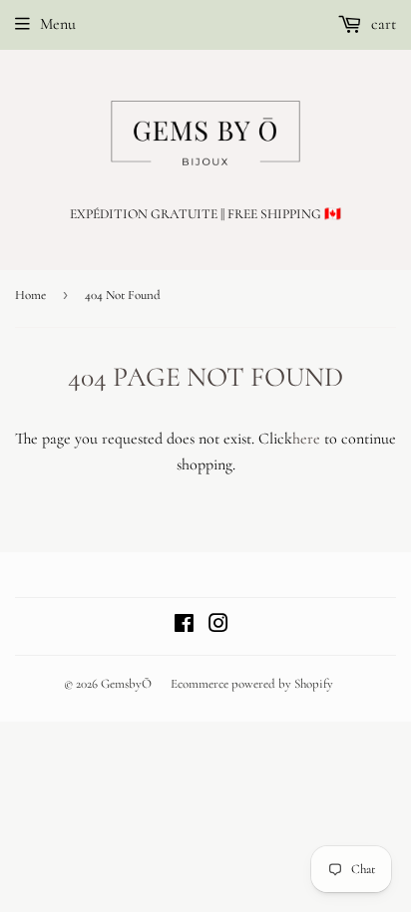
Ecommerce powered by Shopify (252, 684)
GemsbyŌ (126, 684)
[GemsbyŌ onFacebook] (184, 626)
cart (381, 24)
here (306, 439)
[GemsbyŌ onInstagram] (218, 626)
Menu (58, 24)
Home (30, 295)
